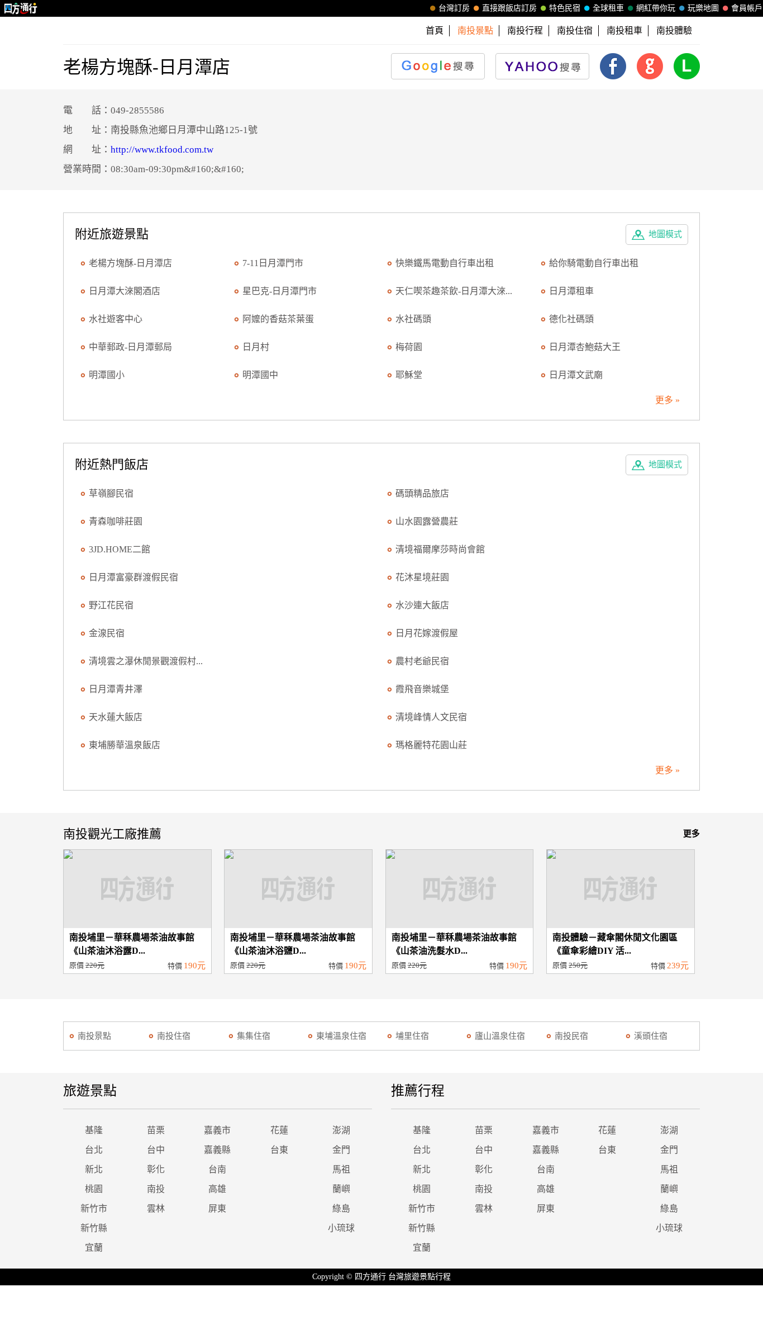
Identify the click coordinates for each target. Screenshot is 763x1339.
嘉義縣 (217, 1150)
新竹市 (93, 1208)
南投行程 (525, 30)
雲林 (156, 1208)
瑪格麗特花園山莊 (431, 745)
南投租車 (624, 30)
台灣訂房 (454, 8)
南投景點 (94, 1036)
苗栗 (156, 1130)
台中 (156, 1150)
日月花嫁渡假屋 (426, 633)
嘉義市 (217, 1130)
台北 (94, 1150)
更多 (691, 833)
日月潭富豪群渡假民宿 (133, 577)
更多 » (667, 400)
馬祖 (341, 1169)
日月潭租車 (571, 291)
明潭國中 (260, 375)
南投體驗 (674, 30)
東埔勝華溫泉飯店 (124, 745)
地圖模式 (665, 234)
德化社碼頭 (571, 319)
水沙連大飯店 (422, 605)
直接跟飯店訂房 (509, 8)
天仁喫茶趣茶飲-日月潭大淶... (453, 291)
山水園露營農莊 (426, 521)
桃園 (94, 1189)
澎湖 (341, 1130)
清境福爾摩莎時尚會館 (440, 549)
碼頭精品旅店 (422, 493)
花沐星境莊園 (422, 577)
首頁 (435, 30)
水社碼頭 (413, 319)
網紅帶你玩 (655, 8)
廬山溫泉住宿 (500, 1036)
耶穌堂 (408, 375)
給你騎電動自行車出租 (593, 263)
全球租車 (608, 8)
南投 (156, 1189)
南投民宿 (571, 1036)
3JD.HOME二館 (119, 549)
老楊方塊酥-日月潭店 (130, 263)
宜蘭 (94, 1247)
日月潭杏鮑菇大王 (585, 347)
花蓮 (279, 1130)
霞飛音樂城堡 (422, 689)
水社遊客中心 (115, 319)
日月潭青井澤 (115, 689)
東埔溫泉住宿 (341, 1036)
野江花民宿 (111, 605)
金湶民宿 (107, 633)
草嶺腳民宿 (111, 493)
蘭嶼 (341, 1189)
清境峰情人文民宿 (431, 717)
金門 (341, 1150)
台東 (279, 1150)
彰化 (156, 1169)
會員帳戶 (746, 8)
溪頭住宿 (650, 1036)
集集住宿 (253, 1036)
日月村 (255, 347)
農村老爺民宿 (422, 661)
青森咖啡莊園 (115, 521)
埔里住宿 (412, 1036)
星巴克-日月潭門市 (279, 291)
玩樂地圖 (703, 8)
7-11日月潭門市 (272, 263)
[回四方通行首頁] (21, 8)
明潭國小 (107, 375)
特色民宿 (564, 8)
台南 (217, 1169)
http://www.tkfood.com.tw (162, 149)
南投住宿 (575, 30)
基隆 (94, 1130)
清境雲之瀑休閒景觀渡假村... (146, 661)
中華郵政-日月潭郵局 (130, 347)
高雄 (217, 1189)
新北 (94, 1169)
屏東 (217, 1208)
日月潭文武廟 (576, 375)
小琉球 (341, 1228)
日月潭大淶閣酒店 (124, 291)
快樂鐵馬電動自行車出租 (444, 263)
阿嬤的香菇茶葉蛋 (278, 319)
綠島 (341, 1208)
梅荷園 (408, 347)
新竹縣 (93, 1228)
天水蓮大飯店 (115, 717)
